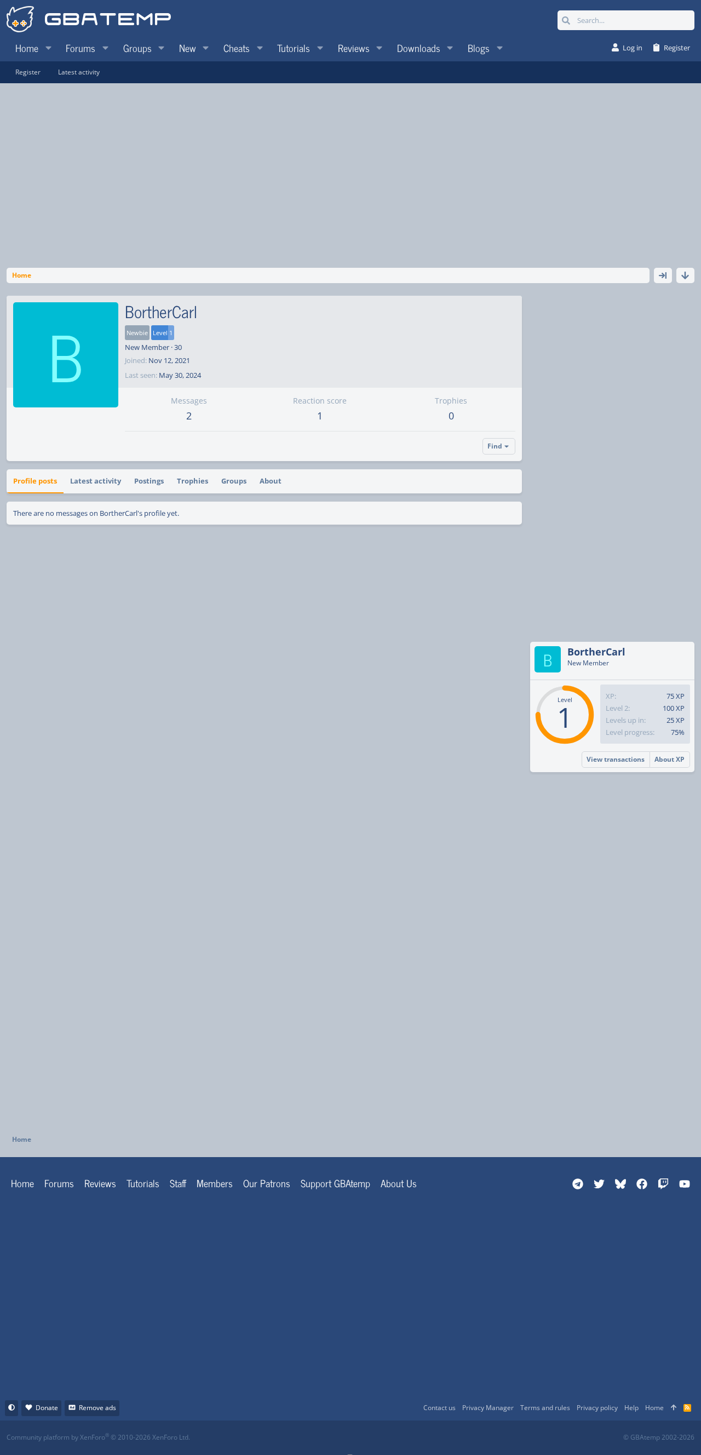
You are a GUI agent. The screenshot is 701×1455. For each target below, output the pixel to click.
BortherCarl (596, 651)
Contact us (439, 1407)
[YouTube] (456, 1437)
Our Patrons (266, 1183)
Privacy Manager (488, 1407)
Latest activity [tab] (95, 481)
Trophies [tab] (192, 481)
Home (22, 1183)
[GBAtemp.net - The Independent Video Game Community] (89, 20)
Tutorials (143, 1183)
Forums (59, 1183)
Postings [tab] (149, 481)
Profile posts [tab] (35, 481)
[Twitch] (408, 1437)
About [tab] (270, 481)
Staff (178, 1183)
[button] (48, 47)
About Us (399, 1183)
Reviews (100, 1183)
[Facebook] (360, 1437)
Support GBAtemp (335, 1183)
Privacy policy (597, 1407)
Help (631, 1407)
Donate (47, 1407)
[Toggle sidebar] (663, 275)
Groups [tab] (233, 481)
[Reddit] (384, 1437)
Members (215, 1183)
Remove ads (97, 1407)
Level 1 (163, 333)
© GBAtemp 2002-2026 (658, 1437)
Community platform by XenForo (98, 1437)
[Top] (673, 1408)
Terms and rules (545, 1407)
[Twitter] (432, 1437)
